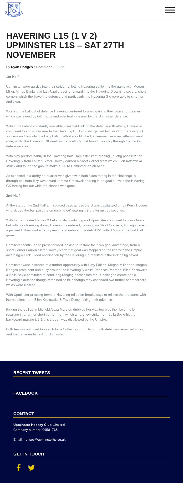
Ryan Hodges (22, 67)
